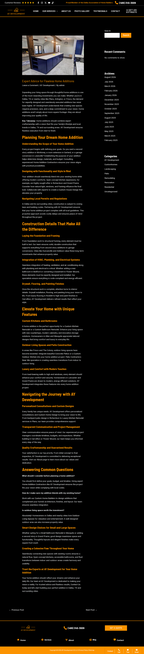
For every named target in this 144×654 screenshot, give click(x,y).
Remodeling (109, 178)
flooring (49, 292)
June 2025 (109, 127)
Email (137, 652)
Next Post (91, 610)
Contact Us (75, 584)
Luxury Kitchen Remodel (73, 418)
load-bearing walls (35, 374)
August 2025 (110, 118)
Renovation (109, 182)
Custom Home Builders (45, 498)
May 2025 (108, 131)
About (39, 459)
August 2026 (110, 77)
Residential (109, 187)
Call (112, 616)
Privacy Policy (83, 650)
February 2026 (111, 90)
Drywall (32, 292)
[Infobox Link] (125, 3)
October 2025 (110, 109)
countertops (35, 333)
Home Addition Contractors (45, 162)
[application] (56, 11)
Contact (114, 621)
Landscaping (110, 169)
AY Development (47, 85)
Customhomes (110, 164)
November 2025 (111, 104)
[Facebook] (38, 3)
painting (61, 292)
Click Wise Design (127, 645)
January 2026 (110, 95)
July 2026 (108, 82)
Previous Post (16, 610)
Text (127, 652)
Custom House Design (69, 190)
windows (58, 374)
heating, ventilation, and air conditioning (61, 265)
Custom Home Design (48, 415)
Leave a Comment (30, 85)
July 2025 (108, 122)
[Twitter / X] (45, 3)
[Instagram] (42, 3)
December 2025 (111, 100)
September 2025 (111, 113)
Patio (106, 173)
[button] (133, 11)
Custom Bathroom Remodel (46, 329)
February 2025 (111, 140)
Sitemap (91, 650)
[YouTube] (49, 3)
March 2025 (109, 136)
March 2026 (109, 86)
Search (107, 31)
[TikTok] (53, 3)
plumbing (30, 268)
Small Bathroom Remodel (52, 533)
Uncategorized (110, 191)
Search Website (117, 626)
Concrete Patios (62, 353)
